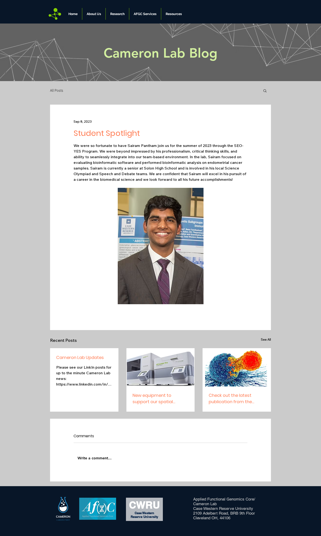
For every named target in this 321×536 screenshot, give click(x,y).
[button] (94, 14)
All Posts (56, 90)
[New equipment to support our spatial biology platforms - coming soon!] (160, 367)
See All (266, 339)
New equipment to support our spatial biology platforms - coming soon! (153, 398)
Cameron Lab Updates (80, 357)
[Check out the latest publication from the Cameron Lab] (236, 367)
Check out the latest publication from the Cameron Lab (230, 398)
